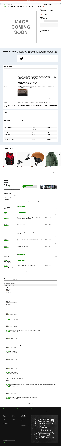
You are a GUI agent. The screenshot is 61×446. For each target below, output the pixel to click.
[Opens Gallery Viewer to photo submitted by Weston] (41, 187)
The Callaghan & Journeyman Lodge (25, 422)
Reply (14, 319)
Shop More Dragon (30, 57)
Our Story (13, 416)
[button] (30, 185)
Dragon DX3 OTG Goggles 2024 (13, 302)
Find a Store (50, 4)
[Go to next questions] (32, 403)
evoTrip (22, 419)
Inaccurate (17, 319)
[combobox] (17, 4)
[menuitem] (8, 6)
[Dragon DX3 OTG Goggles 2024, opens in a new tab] (7, 289)
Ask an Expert (45, 4)
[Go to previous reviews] (25, 271)
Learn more (14, 283)
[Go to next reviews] (35, 271)
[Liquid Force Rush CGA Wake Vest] (9, 159)
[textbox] (30, 281)
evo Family (23, 415)
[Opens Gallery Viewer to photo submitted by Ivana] (49, 187)
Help (3, 415)
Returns (4, 419)
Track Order (4, 416)
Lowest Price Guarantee (6, 423)
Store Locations (23, 416)
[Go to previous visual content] (40, 187)
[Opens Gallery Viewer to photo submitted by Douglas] (45, 187)
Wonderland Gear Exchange (25, 425)
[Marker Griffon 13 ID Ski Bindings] (23, 159)
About (13, 415)
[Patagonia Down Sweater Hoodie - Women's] (51, 159)
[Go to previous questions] (28, 403)
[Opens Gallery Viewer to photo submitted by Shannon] (52, 187)
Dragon (41, 9)
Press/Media (13, 419)
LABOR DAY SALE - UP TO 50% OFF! (30, 0)
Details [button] (48, 30)
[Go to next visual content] (56, 187)
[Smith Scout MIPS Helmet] (37, 159)
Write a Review (12, 189)
